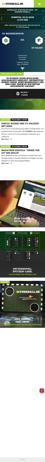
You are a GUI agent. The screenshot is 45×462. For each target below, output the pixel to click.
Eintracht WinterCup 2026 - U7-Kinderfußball (22, 11)
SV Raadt (37, 48)
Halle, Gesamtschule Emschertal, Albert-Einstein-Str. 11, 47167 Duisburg (22, 26)
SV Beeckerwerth (13, 34)
